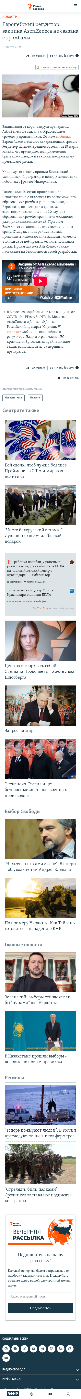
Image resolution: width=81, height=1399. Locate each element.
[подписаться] (6, 1358)
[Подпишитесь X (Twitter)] (24, 1348)
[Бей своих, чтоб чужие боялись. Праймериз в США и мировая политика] (40, 440)
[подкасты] (32, 1394)
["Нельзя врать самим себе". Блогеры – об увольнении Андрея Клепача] (40, 839)
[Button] (35, 56)
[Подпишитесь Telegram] (42, 1348)
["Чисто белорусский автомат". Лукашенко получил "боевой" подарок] (40, 505)
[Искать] (68, 1394)
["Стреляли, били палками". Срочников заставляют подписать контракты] (40, 1164)
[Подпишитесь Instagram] (51, 1348)
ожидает (14, 332)
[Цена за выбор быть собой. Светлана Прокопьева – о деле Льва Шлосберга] (40, 641)
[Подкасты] (70, 1348)
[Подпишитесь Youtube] (33, 1348)
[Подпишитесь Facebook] (15, 1348)
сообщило (64, 137)
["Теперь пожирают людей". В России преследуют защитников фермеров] (40, 1105)
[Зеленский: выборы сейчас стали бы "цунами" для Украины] (40, 972)
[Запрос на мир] (40, 705)
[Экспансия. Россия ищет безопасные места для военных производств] (40, 759)
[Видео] (50, 1394)
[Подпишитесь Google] (6, 1348)
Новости (9, 17)
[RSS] (60, 1348)
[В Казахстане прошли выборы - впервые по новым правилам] (40, 1031)
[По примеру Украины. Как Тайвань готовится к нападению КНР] (40, 898)
